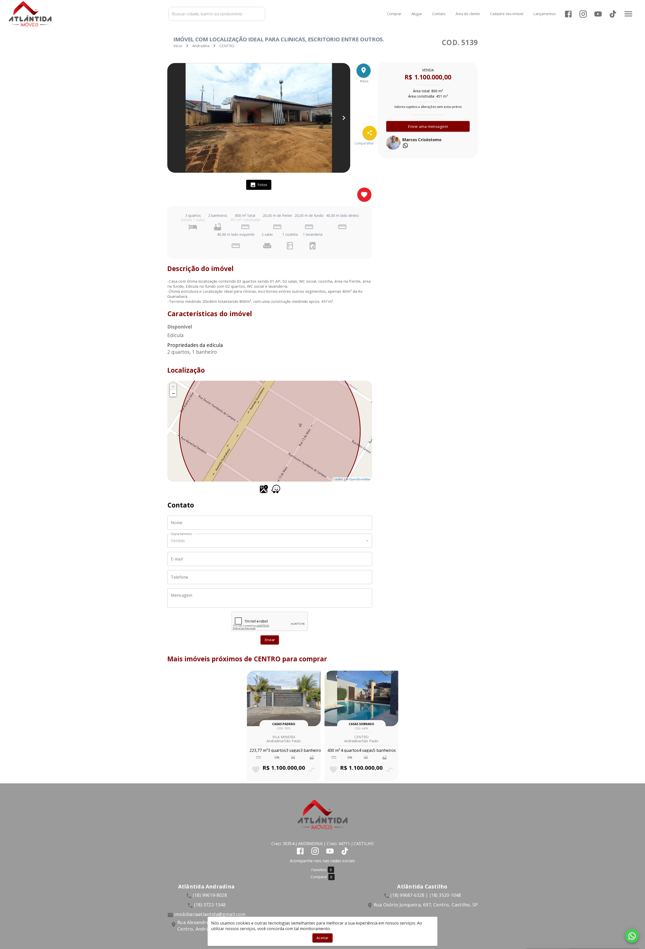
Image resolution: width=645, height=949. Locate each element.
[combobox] (216, 14)
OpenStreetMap (360, 479)
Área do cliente (468, 14)
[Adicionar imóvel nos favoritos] (364, 195)
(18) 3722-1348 (209, 905)
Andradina (200, 45)
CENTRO (226, 45)
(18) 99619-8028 (210, 895)
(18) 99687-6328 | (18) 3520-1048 (425, 895)
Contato (438, 14)
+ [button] (173, 386)
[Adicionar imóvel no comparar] (311, 770)
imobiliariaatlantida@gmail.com (209, 914)
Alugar (416, 14)
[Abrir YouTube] (598, 14)
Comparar (322, 876)
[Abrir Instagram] (583, 14)
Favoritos (321, 869)
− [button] (173, 393)
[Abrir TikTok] (612, 14)
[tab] (258, 185)
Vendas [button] (178, 540)
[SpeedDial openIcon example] (370, 133)
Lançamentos (544, 14)
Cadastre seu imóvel (506, 14)
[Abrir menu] (628, 14)
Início (177, 45)
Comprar (394, 14)
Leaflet (338, 479)
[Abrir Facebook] (568, 14)
